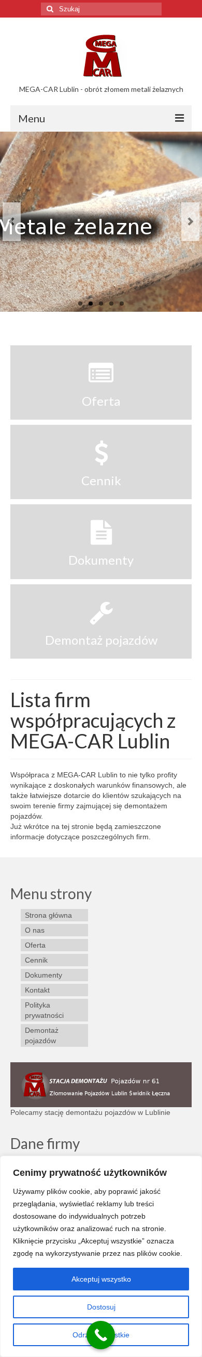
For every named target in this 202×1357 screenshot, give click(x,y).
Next (190, 221)
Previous (12, 221)
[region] (101, 1256)
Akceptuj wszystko (101, 1279)
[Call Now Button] (100, 1335)
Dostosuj (101, 1307)
